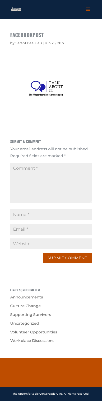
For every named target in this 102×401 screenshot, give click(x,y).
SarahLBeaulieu (28, 43)
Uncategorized (24, 323)
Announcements (26, 297)
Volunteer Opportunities (33, 332)
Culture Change (25, 306)
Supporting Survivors (30, 314)
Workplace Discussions (32, 340)
